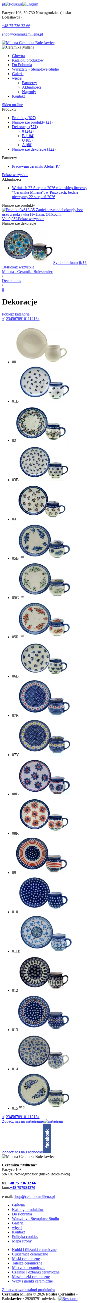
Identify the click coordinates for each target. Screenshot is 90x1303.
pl (3, 4)
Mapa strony (22, 1241)
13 (36, 318)
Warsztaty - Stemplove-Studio (35, 1218)
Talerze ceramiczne (27, 1263)
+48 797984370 (22, 1187)
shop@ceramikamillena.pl (22, 34)
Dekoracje (25, 127)
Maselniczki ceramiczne (31, 1276)
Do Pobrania (22, 1214)
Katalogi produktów (28, 1209)
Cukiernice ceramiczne (30, 1254)
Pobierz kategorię (16, 314)
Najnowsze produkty (32, 122)
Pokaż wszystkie (15, 175)
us (20, 4)
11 (28, 318)
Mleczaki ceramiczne (28, 1267)
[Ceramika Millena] (28, 43)
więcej (17, 1227)
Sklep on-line (12, 105)
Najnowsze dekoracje (34, 149)
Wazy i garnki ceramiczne (32, 1281)
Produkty (24, 118)
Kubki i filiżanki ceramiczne (34, 1249)
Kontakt (18, 1232)
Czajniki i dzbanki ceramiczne (36, 1272)
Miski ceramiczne (26, 1258)
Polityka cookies (25, 1236)
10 (24, 318)
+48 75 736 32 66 (16, 26)
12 (32, 318)
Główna (18, 1205)
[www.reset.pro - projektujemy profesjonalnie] (68, 1298)
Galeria (18, 1223)
